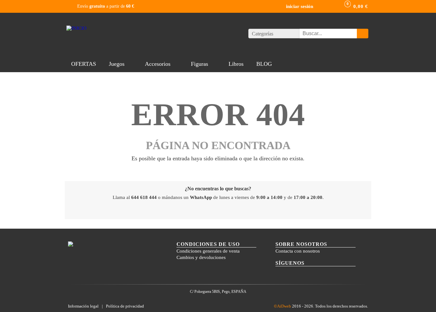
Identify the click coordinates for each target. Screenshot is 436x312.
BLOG (264, 64)
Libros (236, 64)
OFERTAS (83, 64)
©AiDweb (282, 306)
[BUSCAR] (362, 33)
